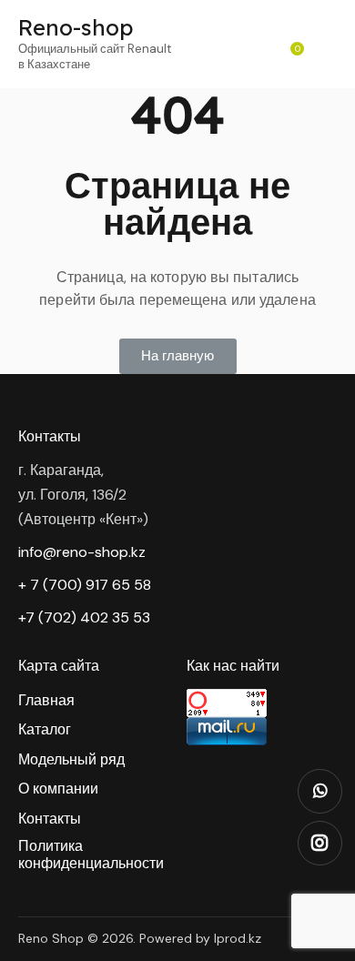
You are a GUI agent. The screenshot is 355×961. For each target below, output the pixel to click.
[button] (178, 356)
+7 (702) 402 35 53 (84, 617)
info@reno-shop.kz (82, 551)
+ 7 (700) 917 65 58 (84, 584)
